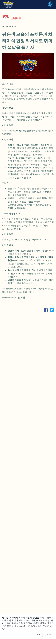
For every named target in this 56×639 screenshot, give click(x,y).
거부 (38, 634)
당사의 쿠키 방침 (27, 626)
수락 (49, 634)
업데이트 (16, 18)
